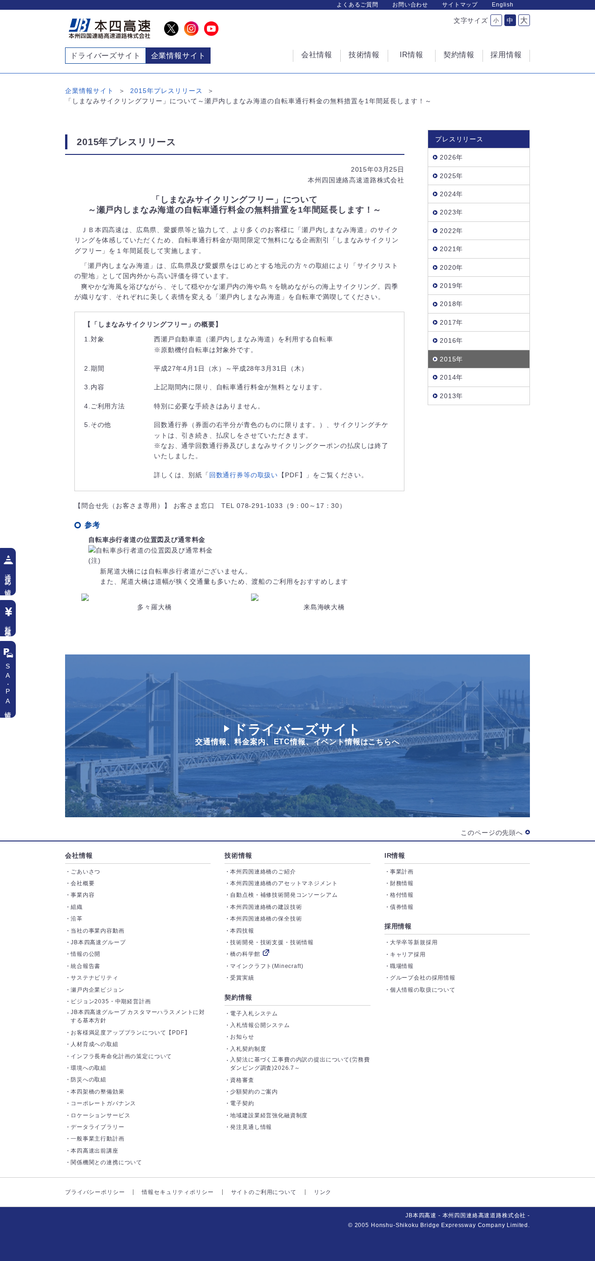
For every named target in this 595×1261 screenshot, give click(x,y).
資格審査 (242, 1080)
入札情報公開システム (260, 1025)
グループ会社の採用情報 (423, 977)
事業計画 (402, 871)
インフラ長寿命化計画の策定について (121, 1056)
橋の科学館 (245, 954)
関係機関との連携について (106, 1162)
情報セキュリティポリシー (177, 1192)
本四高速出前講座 (95, 1151)
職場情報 (402, 966)
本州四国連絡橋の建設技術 (266, 907)
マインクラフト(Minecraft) (266, 966)
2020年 (451, 267)
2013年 (451, 396)
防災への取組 (88, 1079)
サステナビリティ (95, 977)
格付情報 (402, 895)
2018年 (451, 303)
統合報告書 (85, 966)
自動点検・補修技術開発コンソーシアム (283, 895)
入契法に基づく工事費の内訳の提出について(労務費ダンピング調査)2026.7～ (300, 1063)
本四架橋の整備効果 (98, 1091)
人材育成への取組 (95, 1044)
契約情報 (238, 997)
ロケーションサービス (100, 1115)
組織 (77, 907)
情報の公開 (85, 954)
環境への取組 (88, 1068)
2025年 (451, 176)
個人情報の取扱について (423, 990)
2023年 (451, 212)
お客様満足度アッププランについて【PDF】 (131, 1032)
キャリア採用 (408, 954)
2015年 (451, 359)
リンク (323, 1192)
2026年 (451, 157)
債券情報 (402, 907)
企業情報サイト (89, 90)
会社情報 (79, 855)
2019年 (451, 285)
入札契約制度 (248, 1049)
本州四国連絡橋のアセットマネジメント (283, 883)
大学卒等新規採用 (414, 942)
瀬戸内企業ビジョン (98, 990)
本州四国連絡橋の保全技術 (266, 918)
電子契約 (242, 1103)
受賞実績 (242, 977)
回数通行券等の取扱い (243, 475)
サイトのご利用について (264, 1192)
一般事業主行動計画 (98, 1138)
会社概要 (82, 883)
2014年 (451, 377)
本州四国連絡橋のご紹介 (263, 871)
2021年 (451, 249)
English (503, 4)
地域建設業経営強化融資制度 (269, 1115)
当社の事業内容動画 (98, 930)
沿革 (77, 918)
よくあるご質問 (357, 4)
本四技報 (242, 930)
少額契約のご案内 (254, 1091)
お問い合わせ (410, 4)
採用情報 (398, 926)
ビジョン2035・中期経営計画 (111, 1001)
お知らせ (242, 1037)
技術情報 (238, 855)
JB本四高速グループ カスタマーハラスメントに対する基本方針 (138, 1016)
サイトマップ (460, 4)
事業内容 (82, 895)
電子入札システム (254, 1013)
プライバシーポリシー (95, 1192)
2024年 (451, 194)
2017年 (451, 322)
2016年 (451, 340)
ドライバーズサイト (105, 56)
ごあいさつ (85, 871)
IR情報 (394, 855)
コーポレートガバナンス (103, 1103)
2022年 (451, 230)
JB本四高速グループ (98, 942)
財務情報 (402, 883)
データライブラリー (98, 1127)
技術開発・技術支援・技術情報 (272, 942)
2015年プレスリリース (166, 90)
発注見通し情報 (251, 1127)
